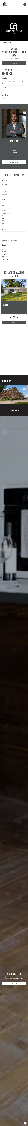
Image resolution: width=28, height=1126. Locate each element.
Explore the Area (14, 410)
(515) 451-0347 (14, 152)
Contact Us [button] (14, 983)
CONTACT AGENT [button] (14, 162)
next (16, 317)
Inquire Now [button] (14, 63)
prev (12, 317)
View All (14, 322)
